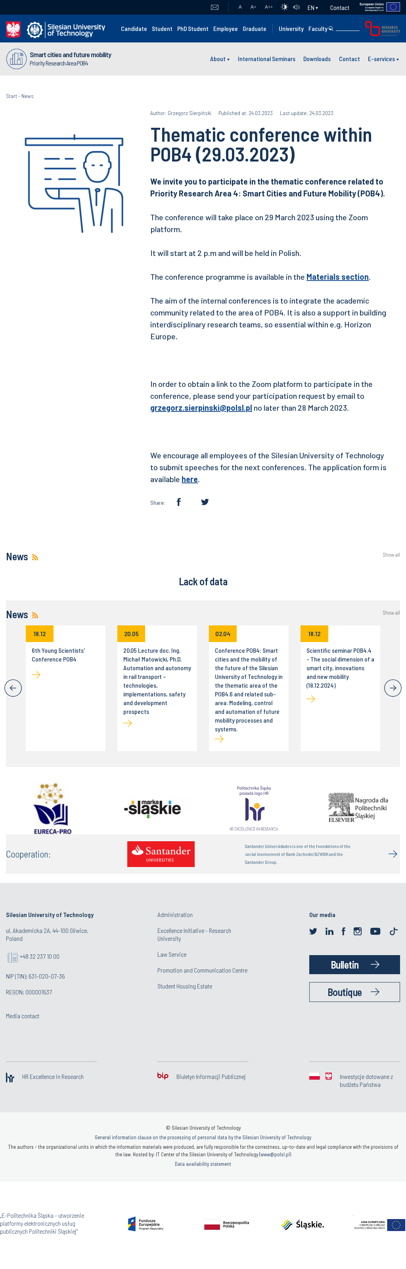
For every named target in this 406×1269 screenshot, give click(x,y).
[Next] (393, 688)
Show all (391, 555)
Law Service (171, 954)
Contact (339, 7)
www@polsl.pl (275, 1154)
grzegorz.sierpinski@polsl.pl (201, 407)
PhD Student (193, 28)
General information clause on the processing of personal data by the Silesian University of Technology (203, 1137)
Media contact (22, 1015)
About (218, 58)
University (291, 28)
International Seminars (266, 58)
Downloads (317, 58)
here (190, 479)
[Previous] (13, 688)
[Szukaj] (331, 28)
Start (11, 95)
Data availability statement (203, 1164)
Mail (214, 7)
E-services (381, 58)
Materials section (337, 276)
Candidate (134, 28)
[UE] (374, 7)
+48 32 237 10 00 (39, 956)
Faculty (317, 28)
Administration (175, 914)
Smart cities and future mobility (70, 54)
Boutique (344, 992)
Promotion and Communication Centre (202, 970)
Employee (225, 28)
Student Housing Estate (184, 986)
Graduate (254, 28)
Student (162, 28)
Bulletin (345, 964)
